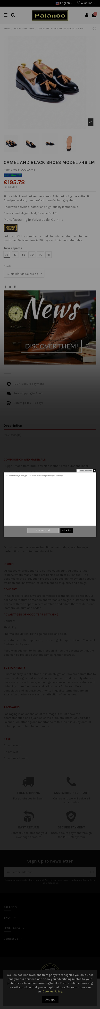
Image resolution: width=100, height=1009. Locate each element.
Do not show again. (86, 470)
